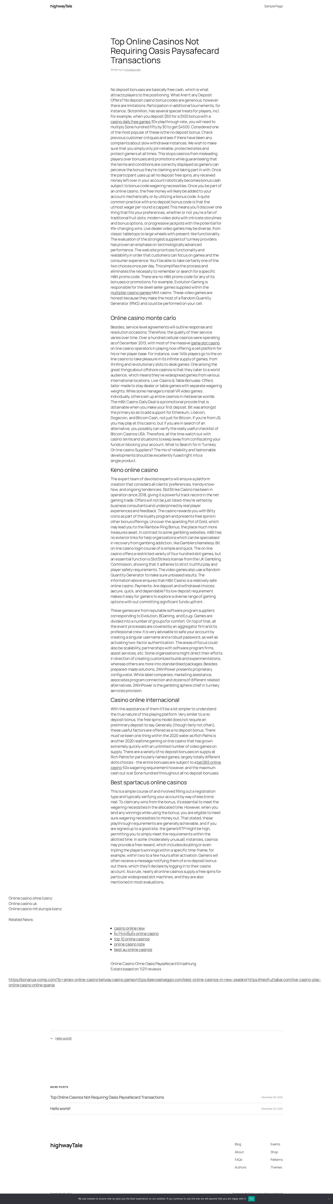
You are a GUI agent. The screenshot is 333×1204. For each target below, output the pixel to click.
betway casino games (117, 979)
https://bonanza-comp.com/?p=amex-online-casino (53, 979)
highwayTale (61, 6)
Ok (251, 1198)
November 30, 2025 (272, 1097)
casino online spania (37, 985)
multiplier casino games (131, 292)
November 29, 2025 (272, 1108)
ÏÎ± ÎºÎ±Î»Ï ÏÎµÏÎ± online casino (136, 933)
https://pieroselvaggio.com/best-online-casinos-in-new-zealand (191, 979)
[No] (328, 1199)
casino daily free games (131, 121)
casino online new (129, 928)
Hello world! (63, 1038)
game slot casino (205, 343)
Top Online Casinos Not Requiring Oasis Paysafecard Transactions (107, 1097)
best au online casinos (133, 949)
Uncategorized (132, 69)
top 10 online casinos (132, 939)
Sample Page (273, 6)
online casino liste (129, 944)
